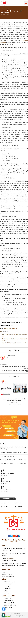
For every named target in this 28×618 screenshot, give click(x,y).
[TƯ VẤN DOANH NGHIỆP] (2, 471)
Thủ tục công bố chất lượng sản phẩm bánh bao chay (13, 459)
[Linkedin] (19, 536)
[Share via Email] (18, 350)
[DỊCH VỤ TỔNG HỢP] (2, 487)
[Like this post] (11, 350)
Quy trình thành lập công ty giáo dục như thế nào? (14, 343)
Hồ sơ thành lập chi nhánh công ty (8, 456)
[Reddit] (14, 536)
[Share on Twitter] (15, 350)
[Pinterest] (16, 536)
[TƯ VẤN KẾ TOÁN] (2, 479)
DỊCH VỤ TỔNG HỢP (6, 490)
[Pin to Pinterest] (16, 350)
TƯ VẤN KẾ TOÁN (5, 481)
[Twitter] (11, 536)
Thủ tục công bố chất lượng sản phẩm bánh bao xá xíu (13, 463)
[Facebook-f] (9, 536)
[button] (26, 3)
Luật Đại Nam (6, 14)
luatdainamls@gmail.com (10, 328)
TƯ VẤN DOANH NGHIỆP (7, 473)
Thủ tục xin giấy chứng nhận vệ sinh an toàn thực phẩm (13, 452)
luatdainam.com (10, 558)
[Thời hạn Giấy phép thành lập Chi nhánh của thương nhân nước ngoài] (14, 388)
